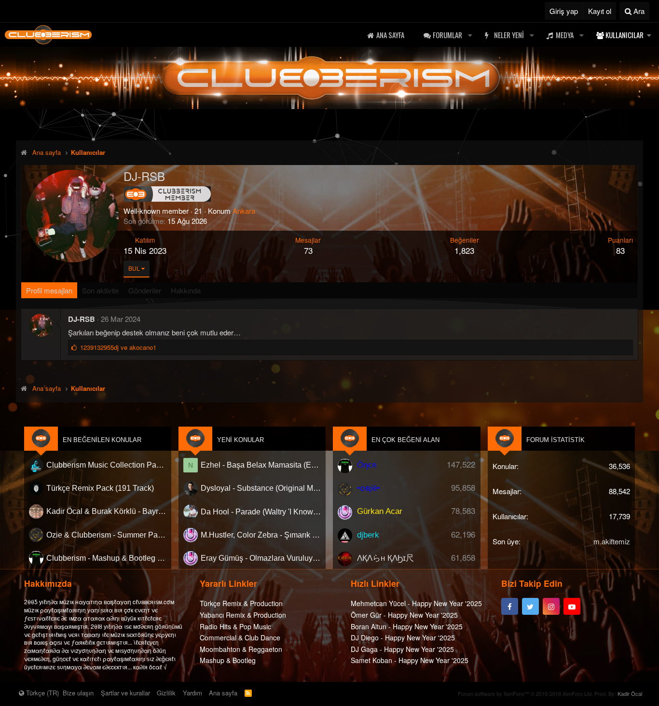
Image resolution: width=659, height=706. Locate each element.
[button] (470, 35)
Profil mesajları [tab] (49, 290)
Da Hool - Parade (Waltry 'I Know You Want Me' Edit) (261, 512)
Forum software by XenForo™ (525, 693)
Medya (565, 34)
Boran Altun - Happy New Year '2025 (407, 626)
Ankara (244, 211)
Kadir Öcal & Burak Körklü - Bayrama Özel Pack (106, 512)
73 (308, 250)
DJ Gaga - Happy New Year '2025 (402, 649)
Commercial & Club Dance (240, 638)
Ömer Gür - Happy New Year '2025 (404, 615)
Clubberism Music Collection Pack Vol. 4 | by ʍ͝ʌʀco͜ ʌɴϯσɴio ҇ (106, 465)
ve (118, 347)
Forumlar (447, 34)
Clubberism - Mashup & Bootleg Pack (106, 558)
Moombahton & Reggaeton (241, 649)
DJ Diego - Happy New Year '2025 (403, 638)
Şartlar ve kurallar (125, 692)
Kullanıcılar (624, 34)
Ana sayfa (390, 34)
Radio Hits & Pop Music (235, 626)
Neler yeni (509, 34)
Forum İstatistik (555, 439)
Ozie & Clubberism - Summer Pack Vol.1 (106, 535)
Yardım (192, 692)
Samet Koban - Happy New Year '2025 (409, 660)
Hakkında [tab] (186, 290)
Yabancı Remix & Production (243, 615)
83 (620, 250)
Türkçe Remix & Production (241, 604)
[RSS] (248, 692)
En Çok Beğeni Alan (405, 439)
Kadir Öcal (630, 693)
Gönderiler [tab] (144, 290)
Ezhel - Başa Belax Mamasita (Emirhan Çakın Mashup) (261, 465)
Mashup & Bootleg (228, 660)
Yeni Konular (240, 439)
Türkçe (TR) (41, 692)
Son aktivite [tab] (100, 290)
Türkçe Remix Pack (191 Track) (100, 488)
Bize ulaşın (78, 692)
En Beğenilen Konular (102, 439)
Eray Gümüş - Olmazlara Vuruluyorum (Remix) (261, 558)
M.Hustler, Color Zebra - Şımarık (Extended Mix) (261, 535)
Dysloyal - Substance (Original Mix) (261, 488)
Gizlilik (166, 692)
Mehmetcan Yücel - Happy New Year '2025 (416, 604)
